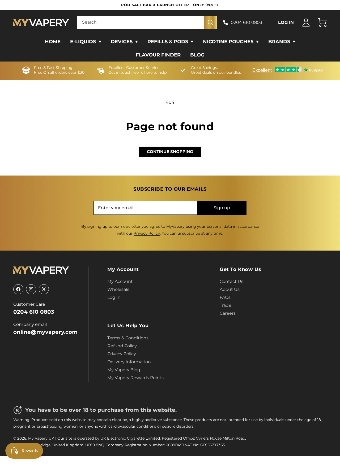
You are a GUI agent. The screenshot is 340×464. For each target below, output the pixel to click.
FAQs (225, 297)
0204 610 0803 (246, 22)
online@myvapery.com (45, 332)
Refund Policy (122, 345)
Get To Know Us (240, 269)
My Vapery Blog (123, 369)
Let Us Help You (128, 326)
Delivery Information (129, 361)
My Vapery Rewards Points (135, 377)
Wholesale (118, 289)
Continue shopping (170, 151)
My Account (123, 269)
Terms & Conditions (127, 337)
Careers (228, 313)
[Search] (210, 22)
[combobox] (147, 22)
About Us (230, 289)
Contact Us (231, 281)
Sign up (222, 207)
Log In (114, 297)
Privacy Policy (147, 233)
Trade (225, 305)
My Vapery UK (41, 438)
